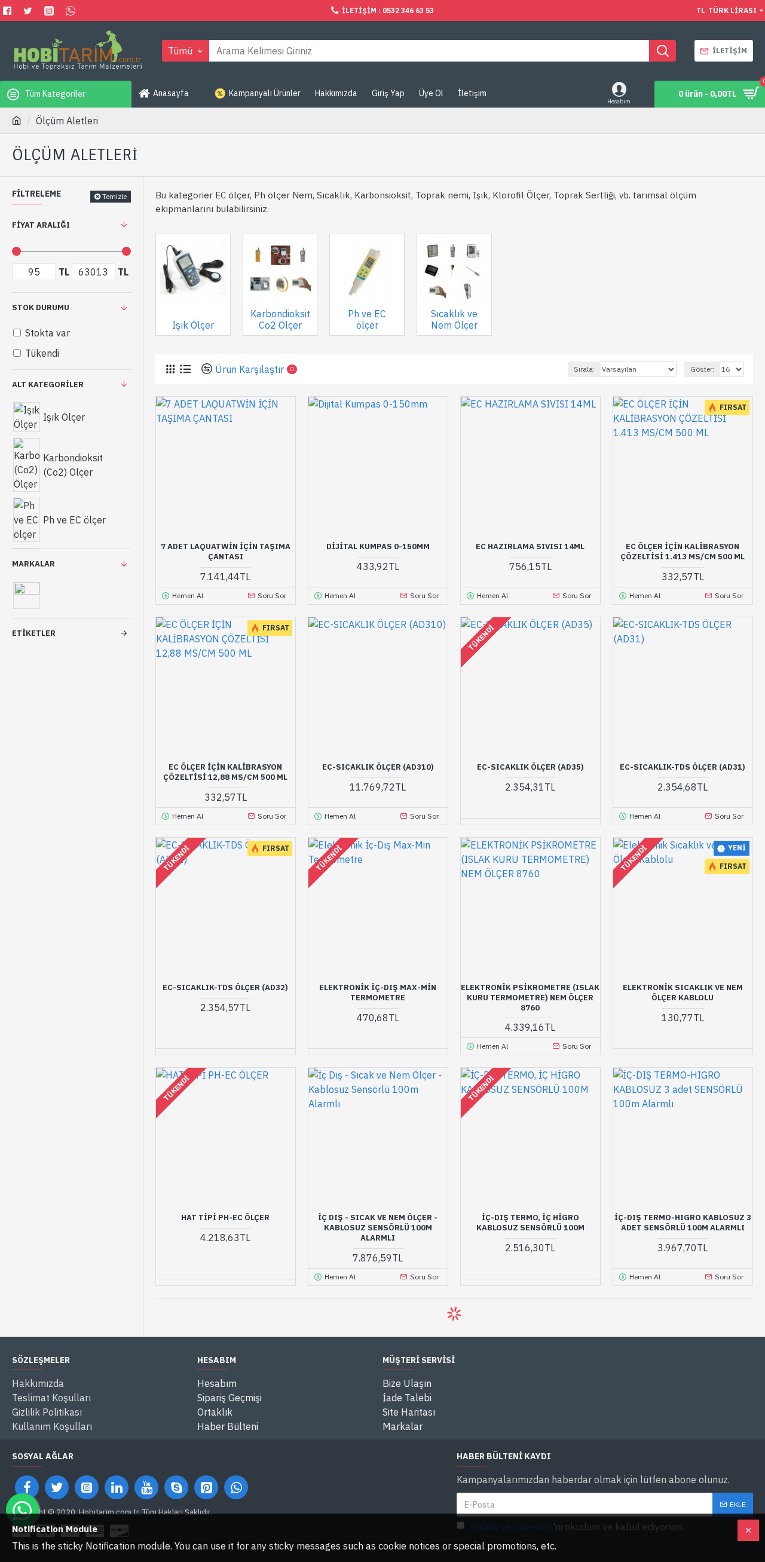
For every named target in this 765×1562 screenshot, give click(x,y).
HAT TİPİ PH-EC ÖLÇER (225, 1218)
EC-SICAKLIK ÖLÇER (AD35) (530, 767)
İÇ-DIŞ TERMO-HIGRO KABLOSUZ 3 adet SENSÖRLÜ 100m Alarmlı (682, 1223)
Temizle (114, 196)
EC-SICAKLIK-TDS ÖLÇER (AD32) (225, 988)
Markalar (33, 564)
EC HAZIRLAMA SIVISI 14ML (530, 547)
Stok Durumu (40, 307)
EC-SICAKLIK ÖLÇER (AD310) (378, 767)
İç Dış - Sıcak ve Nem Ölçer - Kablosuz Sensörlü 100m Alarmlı (377, 1228)
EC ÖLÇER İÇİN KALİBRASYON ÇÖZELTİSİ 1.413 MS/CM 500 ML (682, 552)
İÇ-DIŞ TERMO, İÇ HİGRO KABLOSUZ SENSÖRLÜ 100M (530, 1223)
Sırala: (584, 369)
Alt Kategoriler (48, 384)
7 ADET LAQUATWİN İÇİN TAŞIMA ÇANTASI (225, 552)
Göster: (702, 369)
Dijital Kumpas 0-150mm (378, 547)
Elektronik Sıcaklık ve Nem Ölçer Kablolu (683, 993)
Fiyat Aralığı (41, 225)
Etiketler (34, 633)
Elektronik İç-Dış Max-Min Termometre (377, 993)
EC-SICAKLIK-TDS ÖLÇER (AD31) (682, 767)
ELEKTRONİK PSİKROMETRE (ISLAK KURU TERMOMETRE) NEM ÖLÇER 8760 (530, 998)
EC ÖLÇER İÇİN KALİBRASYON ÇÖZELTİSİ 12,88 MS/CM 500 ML (225, 772)
